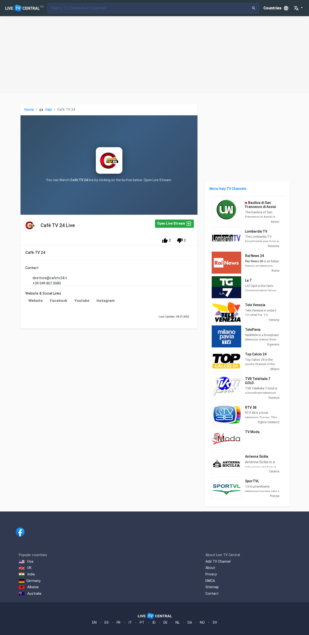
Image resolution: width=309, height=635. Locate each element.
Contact (211, 594)
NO (202, 623)
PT (142, 623)
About (210, 568)
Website (35, 300)
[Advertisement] (154, 55)
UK (29, 568)
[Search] (254, 8)
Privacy (211, 574)
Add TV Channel (218, 561)
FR (118, 623)
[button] (298, 8)
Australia (33, 594)
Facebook (58, 300)
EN (94, 623)
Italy (48, 110)
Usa (29, 561)
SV (215, 623)
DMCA (210, 581)
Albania (32, 587)
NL (178, 623)
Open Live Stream (171, 223)
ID (153, 623)
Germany (33, 581)
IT (130, 623)
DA (190, 623)
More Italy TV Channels (228, 189)
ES (107, 623)
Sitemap (212, 587)
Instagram (106, 300)
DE (165, 623)
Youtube (81, 300)
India (30, 574)
